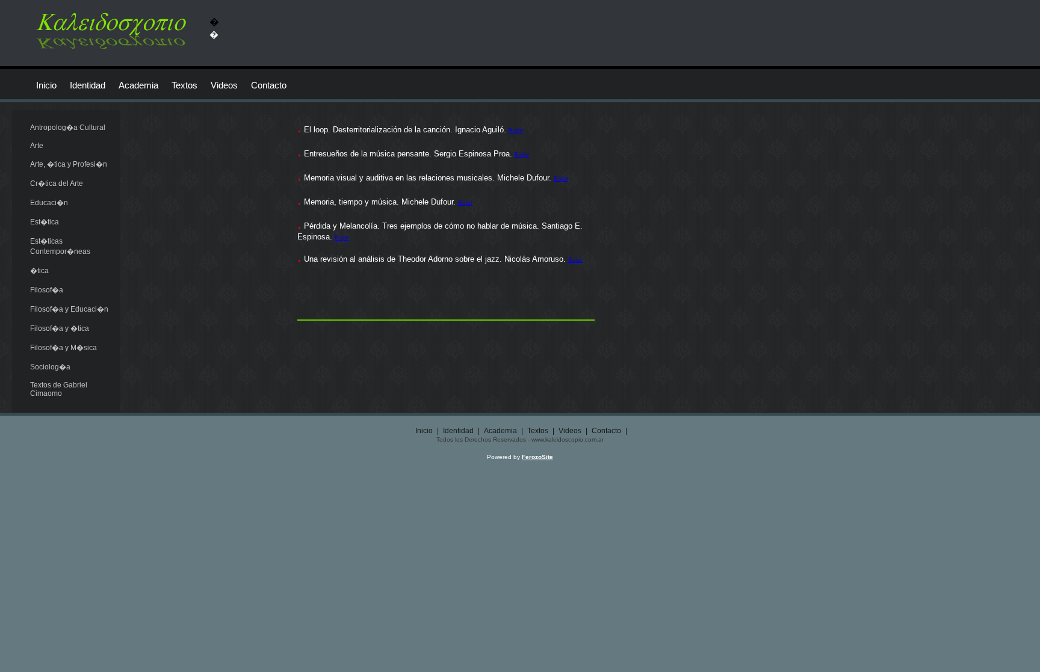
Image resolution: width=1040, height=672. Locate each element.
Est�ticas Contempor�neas (60, 246)
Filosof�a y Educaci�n (69, 309)
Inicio (46, 85)
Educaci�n (49, 203)
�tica (39, 271)
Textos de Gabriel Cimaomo (58, 389)
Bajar (516, 130)
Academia (138, 85)
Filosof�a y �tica (59, 328)
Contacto (268, 85)
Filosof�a (46, 290)
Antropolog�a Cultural (67, 127)
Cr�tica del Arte (56, 183)
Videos (224, 85)
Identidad (87, 85)
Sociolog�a (50, 367)
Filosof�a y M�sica (63, 348)
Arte (36, 145)
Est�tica (44, 222)
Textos (184, 85)
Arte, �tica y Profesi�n (68, 164)
